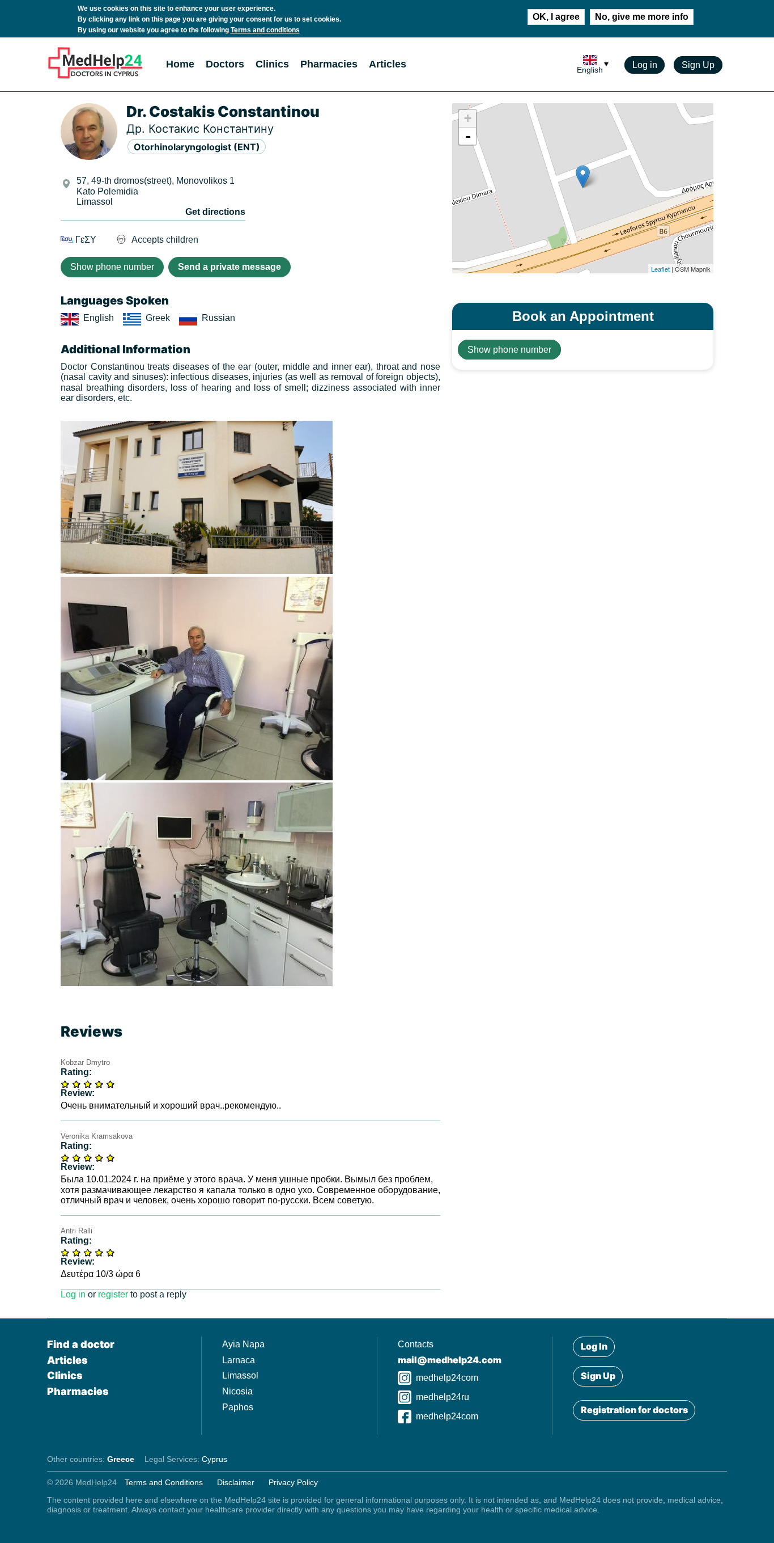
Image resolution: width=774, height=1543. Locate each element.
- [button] (468, 136)
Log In (594, 1346)
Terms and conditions (265, 30)
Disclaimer (235, 1482)
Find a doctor (80, 1344)
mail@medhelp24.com (449, 1360)
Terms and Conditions (164, 1482)
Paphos (237, 1407)
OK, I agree (556, 17)
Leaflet (660, 268)
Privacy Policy (293, 1482)
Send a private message (229, 267)
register (113, 1294)
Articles (387, 64)
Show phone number (112, 267)
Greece (120, 1459)
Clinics (272, 64)
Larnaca (238, 1360)
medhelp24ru (442, 1397)
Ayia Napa (243, 1344)
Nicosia (237, 1391)
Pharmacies (329, 64)
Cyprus (214, 1459)
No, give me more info (641, 17)
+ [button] (467, 118)
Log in (644, 65)
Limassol (240, 1375)
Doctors (225, 64)
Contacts (415, 1344)
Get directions (215, 212)
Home (180, 64)
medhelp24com (447, 1378)
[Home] (95, 77)
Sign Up (698, 65)
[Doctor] (197, 571)
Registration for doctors (634, 1409)
